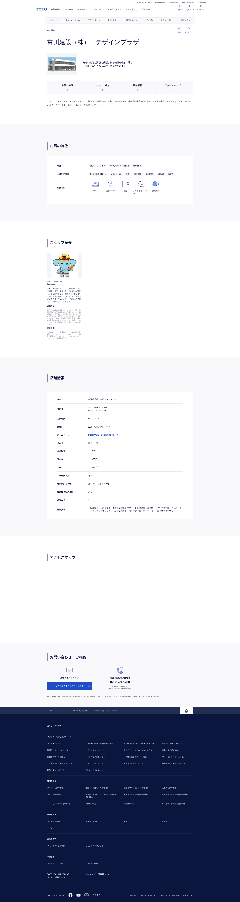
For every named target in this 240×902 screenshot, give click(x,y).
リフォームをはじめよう (57, 737)
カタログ (69, 9)
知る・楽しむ (132, 9)
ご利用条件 (132, 895)
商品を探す (56, 9)
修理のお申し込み (188, 2)
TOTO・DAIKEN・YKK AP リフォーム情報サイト (58, 876)
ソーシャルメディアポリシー (169, 895)
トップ (49, 711)
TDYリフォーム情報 (144, 2)
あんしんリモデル (54, 726)
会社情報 (146, 9)
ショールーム (97, 9)
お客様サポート (114, 9)
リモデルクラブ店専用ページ (97, 874)
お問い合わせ (173, 2)
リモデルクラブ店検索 (80, 711)
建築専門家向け (160, 2)
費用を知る (51, 781)
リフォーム (82, 9)
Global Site (202, 2)
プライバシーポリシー (148, 895)
